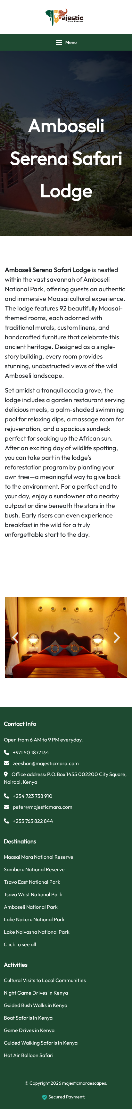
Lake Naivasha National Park (37, 932)
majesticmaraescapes (84, 1083)
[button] (15, 638)
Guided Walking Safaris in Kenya (41, 1042)
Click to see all (20, 944)
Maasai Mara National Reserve (38, 857)
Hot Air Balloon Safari (29, 1055)
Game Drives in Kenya (29, 1030)
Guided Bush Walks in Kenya (35, 1005)
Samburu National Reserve (34, 869)
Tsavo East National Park (32, 882)
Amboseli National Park (31, 907)
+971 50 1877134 (31, 752)
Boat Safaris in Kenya (28, 1017)
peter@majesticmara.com (42, 807)
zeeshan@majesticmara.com (46, 763)
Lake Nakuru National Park (34, 919)
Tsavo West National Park (33, 894)
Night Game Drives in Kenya (36, 992)
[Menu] (59, 42)
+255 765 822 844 (33, 821)
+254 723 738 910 (33, 796)
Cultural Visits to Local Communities (45, 980)
